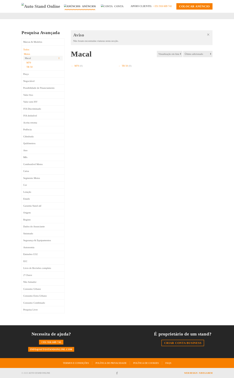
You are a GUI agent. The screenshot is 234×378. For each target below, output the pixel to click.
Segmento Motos (31, 178)
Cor (25, 185)
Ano (25, 150)
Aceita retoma (30, 122)
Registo (27, 219)
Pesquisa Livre (30, 309)
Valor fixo (28, 95)
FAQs (168, 363)
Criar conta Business (182, 343)
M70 (28, 62)
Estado (26, 199)
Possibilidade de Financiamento (39, 88)
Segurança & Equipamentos (37, 240)
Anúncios (89, 6)
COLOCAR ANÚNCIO (194, 6)
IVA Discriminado (32, 109)
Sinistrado (28, 233)
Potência (27, 129)
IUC (25, 261)
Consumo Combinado (34, 303)
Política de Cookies (146, 363)
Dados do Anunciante (34, 226)
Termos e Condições (76, 363)
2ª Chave (27, 275)
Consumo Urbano (32, 289)
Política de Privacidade (111, 363)
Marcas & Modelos (32, 42)
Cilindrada (28, 136)
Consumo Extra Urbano (35, 296)
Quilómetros (29, 143)
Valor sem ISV (30, 102)
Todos (26, 49)
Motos (26, 54)
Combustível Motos (33, 164)
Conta (119, 6)
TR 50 (29, 67)
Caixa (26, 171)
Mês (25, 157)
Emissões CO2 (30, 254)
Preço (26, 74)
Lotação (27, 192)
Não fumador (29, 282)
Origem (27, 212)
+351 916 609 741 (162, 6)
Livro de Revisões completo (37, 268)
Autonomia (28, 247)
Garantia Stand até (32, 206)
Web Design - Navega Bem (198, 373)
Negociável (29, 81)
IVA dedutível (30, 115)
